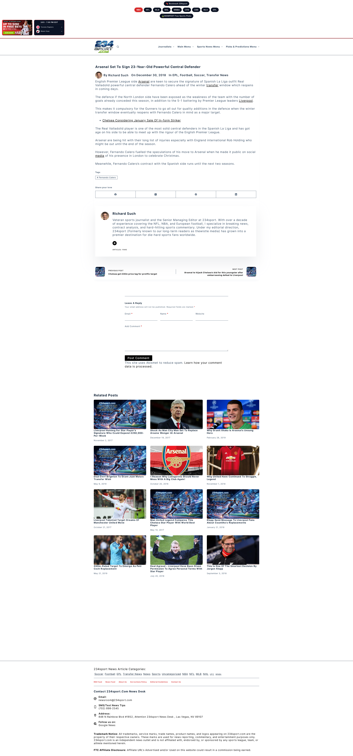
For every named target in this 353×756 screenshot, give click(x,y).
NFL (148, 10)
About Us (123, 682)
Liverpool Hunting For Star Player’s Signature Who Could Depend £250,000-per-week (119, 433)
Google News (107, 725)
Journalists (165, 46)
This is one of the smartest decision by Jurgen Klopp (232, 567)
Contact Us (176, 682)
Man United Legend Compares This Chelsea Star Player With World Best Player (172, 523)
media (99, 155)
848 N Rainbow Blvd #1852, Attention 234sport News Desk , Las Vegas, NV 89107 (151, 716)
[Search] (118, 47)
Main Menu (184, 46)
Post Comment (138, 358)
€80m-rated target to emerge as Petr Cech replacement (118, 567)
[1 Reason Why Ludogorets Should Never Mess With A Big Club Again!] (176, 460)
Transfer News (217, 75)
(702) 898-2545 (109, 708)
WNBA (177, 10)
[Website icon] (115, 243)
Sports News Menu (208, 46)
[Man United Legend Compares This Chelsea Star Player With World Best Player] (176, 504)
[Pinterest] (196, 194)
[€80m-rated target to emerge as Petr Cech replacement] (120, 550)
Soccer (199, 75)
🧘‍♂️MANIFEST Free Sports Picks (176, 16)
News (146, 674)
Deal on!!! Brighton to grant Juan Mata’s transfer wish (119, 478)
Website (200, 313)
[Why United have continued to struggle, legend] (233, 460)
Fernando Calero (106, 177)
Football (186, 75)
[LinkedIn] (236, 194)
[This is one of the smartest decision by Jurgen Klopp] (233, 550)
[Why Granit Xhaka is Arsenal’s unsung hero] (233, 414)
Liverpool (246, 100)
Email (129, 313)
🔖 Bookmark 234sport (176, 3)
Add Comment (133, 326)
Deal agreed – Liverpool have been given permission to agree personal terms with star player (176, 569)
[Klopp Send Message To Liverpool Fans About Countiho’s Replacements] (233, 504)
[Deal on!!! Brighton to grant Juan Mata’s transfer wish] (120, 460)
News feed (110, 682)
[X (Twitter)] (156, 194)
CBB (196, 10)
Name (164, 313)
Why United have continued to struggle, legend (232, 478)
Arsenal (143, 81)
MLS (206, 10)
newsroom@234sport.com (115, 700)
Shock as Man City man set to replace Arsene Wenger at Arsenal (174, 431)
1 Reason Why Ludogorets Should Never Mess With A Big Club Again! (174, 478)
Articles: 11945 (120, 250)
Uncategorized (171, 674)
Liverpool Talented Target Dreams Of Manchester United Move (116, 521)
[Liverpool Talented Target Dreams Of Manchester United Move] (120, 504)
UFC (212, 674)
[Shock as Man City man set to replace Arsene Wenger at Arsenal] (176, 414)
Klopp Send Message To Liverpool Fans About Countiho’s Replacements (231, 521)
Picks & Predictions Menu (241, 46)
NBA (139, 10)
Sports (156, 674)
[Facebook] (115, 194)
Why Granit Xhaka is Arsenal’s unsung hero (230, 431)
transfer (212, 85)
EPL (215, 10)
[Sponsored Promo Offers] (17, 27)
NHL (167, 10)
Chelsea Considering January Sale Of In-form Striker (141, 120)
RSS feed (98, 682)
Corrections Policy (138, 682)
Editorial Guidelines (159, 682)
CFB (187, 10)
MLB (157, 10)
